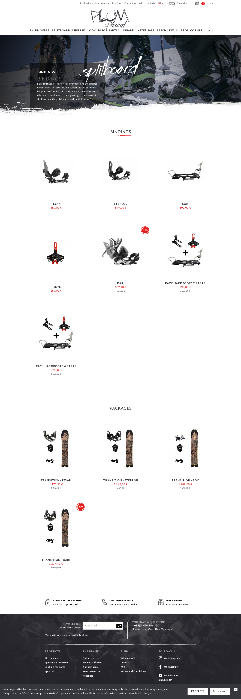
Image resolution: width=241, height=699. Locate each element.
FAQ (122, 667)
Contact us (130, 3)
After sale (146, 30)
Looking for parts (55, 667)
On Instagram (172, 658)
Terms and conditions (133, 672)
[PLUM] (110, 19)
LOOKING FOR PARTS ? (104, 30)
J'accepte (197, 691)
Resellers (116, 3)
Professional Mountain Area (94, 3)
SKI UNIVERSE (39, 30)
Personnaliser (220, 691)
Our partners (90, 667)
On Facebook (171, 667)
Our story (88, 658)
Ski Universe (52, 658)
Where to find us (147, 3)
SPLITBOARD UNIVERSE (68, 30)
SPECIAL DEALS (167, 30)
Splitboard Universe (56, 663)
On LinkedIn (165, 680)
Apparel (128, 30)
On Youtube (171, 676)
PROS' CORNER (191, 30)
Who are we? (127, 658)
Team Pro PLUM (92, 672)
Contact (125, 663)
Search (209, 30)
